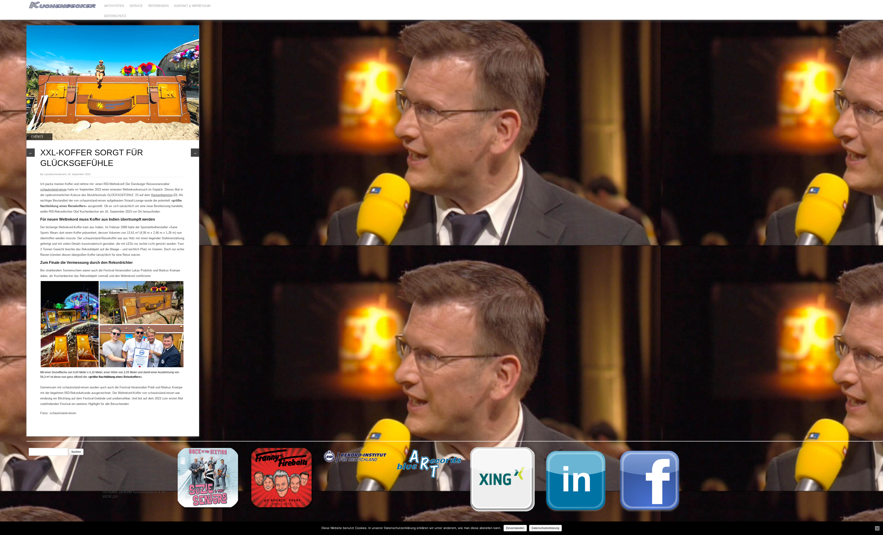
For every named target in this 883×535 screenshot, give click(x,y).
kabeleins (156, 468)
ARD (148, 452)
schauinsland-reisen (53, 189)
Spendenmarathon (145, 492)
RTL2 (160, 487)
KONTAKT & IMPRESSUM (192, 6)
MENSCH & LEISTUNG (140, 477)
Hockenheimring (161, 195)
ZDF (115, 496)
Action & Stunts (122, 451)
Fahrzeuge (111, 467)
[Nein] (877, 528)
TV (161, 491)
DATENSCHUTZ (115, 16)
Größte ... (132, 467)
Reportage (136, 486)
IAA (146, 468)
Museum (159, 482)
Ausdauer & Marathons (125, 456)
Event (141, 461)
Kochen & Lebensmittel (123, 472)
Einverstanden (515, 528)
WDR (107, 496)
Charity (110, 462)
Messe (148, 482)
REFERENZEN (158, 6)
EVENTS (37, 136)
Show (125, 491)
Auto (152, 457)
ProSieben (117, 486)
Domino (125, 462)
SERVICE (136, 6)
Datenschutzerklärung (545, 528)
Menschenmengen (122, 481)
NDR (105, 487)
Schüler (110, 491)
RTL (151, 486)
